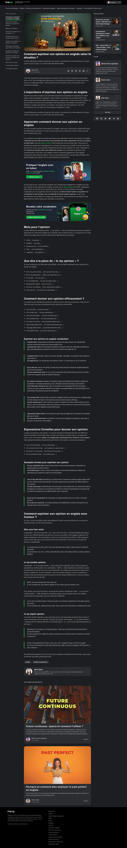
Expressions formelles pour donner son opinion (13, 47)
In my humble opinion (12, 65)
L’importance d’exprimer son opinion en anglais (13, 18)
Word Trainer (68, 187)
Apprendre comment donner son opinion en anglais (12, 23)
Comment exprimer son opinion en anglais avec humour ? (13, 57)
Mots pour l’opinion (11, 28)
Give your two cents (11, 62)
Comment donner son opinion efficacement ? (12, 37)
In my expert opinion (12, 68)
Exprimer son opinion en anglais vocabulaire (13, 42)
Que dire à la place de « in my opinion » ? (13, 32)
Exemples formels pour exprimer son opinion (12, 51)
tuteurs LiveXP (46, 143)
